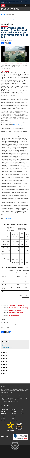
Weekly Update (14, 315)
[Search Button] (25, 5)
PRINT (2, 71)
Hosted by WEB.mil (5, 436)
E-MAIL (7, 71)
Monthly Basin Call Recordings (18, 308)
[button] (7, 2)
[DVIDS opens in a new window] (8, 405)
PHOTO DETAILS (9, 63)
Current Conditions (15, 310)
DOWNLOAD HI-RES (20, 63)
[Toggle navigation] (28, 5)
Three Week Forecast (16, 313)
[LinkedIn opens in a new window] (5, 405)
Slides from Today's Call (16, 305)
